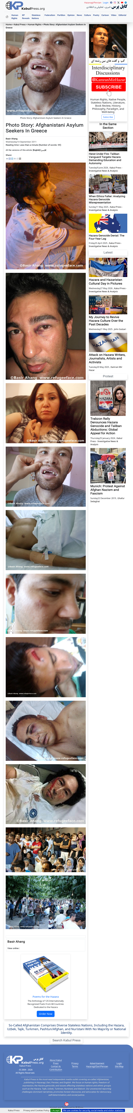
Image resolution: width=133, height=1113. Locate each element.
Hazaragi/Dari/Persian (97, 1066)
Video (113, 15)
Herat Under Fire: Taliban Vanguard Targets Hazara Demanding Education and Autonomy (105, 159)
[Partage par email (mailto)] (7, 158)
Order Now (45, 1014)
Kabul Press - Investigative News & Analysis (106, 441)
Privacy (74, 1063)
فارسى (43, 150)
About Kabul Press (56, 1062)
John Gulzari (120, 329)
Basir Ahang (12, 139)
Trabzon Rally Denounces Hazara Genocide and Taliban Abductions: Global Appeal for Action (106, 426)
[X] (20, 158)
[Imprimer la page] (15, 158)
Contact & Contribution (55, 1068)
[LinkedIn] (12, 158)
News (79, 15)
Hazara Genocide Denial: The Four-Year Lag (106, 237)
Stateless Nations (36, 17)
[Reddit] (17, 158)
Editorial (122, 15)
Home (9, 24)
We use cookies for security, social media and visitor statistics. (93, 1110)
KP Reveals (25, 17)
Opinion (71, 15)
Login (119, 1063)
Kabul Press (20, 24)
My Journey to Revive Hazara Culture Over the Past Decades (106, 321)
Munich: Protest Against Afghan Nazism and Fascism (107, 490)
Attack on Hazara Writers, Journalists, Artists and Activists (107, 359)
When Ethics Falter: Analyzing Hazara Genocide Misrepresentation (107, 199)
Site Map (119, 1066)
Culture (87, 15)
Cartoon (105, 15)
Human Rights (14, 17)
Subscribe (108, 117)
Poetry (96, 15)
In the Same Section (108, 126)
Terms (75, 1066)
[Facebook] (10, 158)
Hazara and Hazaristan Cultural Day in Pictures (105, 282)
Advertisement (97, 1063)
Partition (61, 15)
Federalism (50, 15)
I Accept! (55, 1110)
